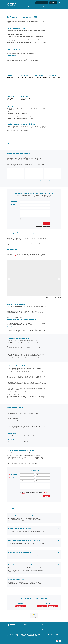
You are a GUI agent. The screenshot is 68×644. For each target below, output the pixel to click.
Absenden (46, 223)
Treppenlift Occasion (38, 635)
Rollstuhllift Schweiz (14, 635)
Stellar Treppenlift (52, 75)
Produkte (28, 6)
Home (8, 12)
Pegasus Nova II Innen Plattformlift (33, 180)
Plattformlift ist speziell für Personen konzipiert (17, 155)
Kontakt (58, 6)
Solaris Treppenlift (38, 75)
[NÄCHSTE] (59, 279)
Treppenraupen (10, 143)
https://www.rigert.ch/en (39, 626)
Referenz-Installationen (19, 255)
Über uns (44, 6)
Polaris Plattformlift (48, 180)
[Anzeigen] (24, 6)
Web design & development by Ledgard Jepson (25, 640)
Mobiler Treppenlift (22, 635)
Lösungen (22, 6)
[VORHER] (9, 279)
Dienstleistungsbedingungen (46, 226)
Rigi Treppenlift (10, 75)
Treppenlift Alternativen (30, 635)
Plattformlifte (44, 634)
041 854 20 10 (54, 2)
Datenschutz (17, 634)
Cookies (31, 634)
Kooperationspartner (51, 634)
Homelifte (8, 635)
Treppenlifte (39, 634)
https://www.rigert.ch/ (39, 624)
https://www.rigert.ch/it (39, 629)
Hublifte (56, 634)
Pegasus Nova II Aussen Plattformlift (15, 180)
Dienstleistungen (36, 6)
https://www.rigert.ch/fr (39, 627)
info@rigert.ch (22, 626)
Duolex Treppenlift (25, 96)
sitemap (34, 634)
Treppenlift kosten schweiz (24, 634)
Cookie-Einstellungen (10, 634)
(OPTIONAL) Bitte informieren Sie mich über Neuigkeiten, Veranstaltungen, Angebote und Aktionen (33, 218)
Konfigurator (51, 6)
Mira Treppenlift (10, 96)
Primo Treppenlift (24, 75)
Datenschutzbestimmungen (39, 226)
